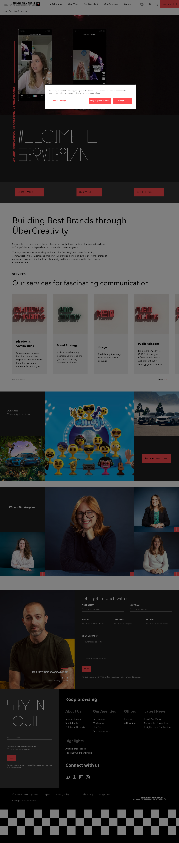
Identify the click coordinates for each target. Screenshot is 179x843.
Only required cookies (99, 101)
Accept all (122, 101)
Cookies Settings (58, 101)
